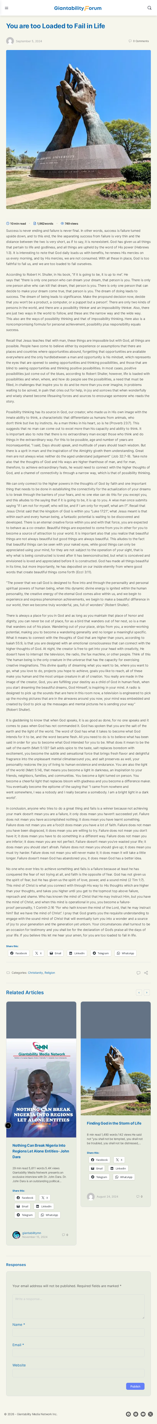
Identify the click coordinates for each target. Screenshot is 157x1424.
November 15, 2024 (34, 1237)
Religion (50, 972)
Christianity (35, 972)
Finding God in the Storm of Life (114, 1123)
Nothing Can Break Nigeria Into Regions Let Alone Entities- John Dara (40, 1151)
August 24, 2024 (107, 1196)
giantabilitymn (31, 1233)
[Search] (149, 8)
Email (18, 1345)
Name (18, 1325)
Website (19, 1365)
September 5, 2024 (29, 41)
